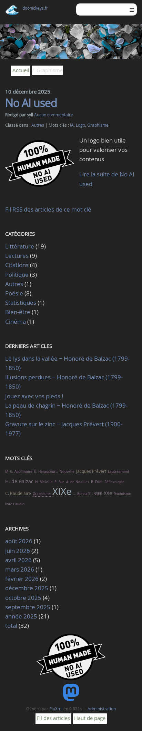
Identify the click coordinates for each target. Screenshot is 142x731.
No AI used (31, 102)
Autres (37, 125)
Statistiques (20, 302)
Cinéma (15, 321)
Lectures (17, 256)
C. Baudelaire (18, 493)
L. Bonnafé (82, 493)
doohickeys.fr (35, 8)
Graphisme (98, 125)
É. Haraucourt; (46, 471)
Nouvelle (67, 471)
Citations (17, 265)
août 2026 (18, 541)
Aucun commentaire (53, 114)
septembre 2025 (27, 607)
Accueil (20, 70)
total (12, 626)
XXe (108, 493)
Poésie (14, 293)
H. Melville (44, 482)
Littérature (19, 246)
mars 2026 (19, 569)
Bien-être (17, 312)
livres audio (14, 504)
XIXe (62, 491)
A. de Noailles (77, 482)
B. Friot (97, 482)
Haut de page (89, 717)
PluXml (55, 708)
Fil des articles (53, 717)
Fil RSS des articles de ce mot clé (48, 209)
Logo (80, 125)
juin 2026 (17, 551)
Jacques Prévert (91, 471)
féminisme (122, 493)
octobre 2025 (23, 598)
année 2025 (21, 616)
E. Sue (59, 482)
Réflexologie (114, 482)
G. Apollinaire (21, 471)
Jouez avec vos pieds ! (34, 396)
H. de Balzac (19, 481)
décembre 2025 (26, 588)
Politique (17, 275)
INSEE (97, 493)
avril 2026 (18, 560)
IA (72, 125)
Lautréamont (118, 471)
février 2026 (22, 579)
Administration (102, 708)
